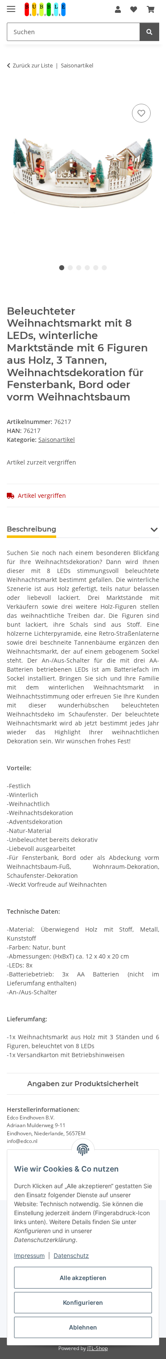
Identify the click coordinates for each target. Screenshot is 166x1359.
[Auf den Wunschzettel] (141, 113)
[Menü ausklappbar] (11, 5)
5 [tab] (95, 267)
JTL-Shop (97, 1348)
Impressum (29, 1255)
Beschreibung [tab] (31, 529)
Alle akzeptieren (83, 1277)
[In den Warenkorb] (13, 92)
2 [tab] (70, 267)
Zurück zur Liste (33, 65)
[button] (118, 9)
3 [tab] (78, 267)
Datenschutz (71, 1255)
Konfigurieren (83, 1302)
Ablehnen (83, 1327)
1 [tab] (61, 267)
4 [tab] (87, 267)
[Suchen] (149, 32)
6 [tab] (104, 267)
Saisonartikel (56, 439)
